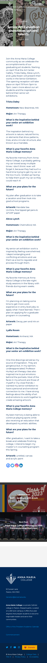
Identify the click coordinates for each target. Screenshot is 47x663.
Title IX (8, 657)
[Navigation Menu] (40, 4)
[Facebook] (8, 465)
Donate (31, 647)
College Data (31, 654)
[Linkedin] (21, 465)
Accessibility (34, 657)
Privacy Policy (20, 657)
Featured (23, 21)
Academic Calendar (31, 627)
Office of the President (15, 627)
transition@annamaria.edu (16, 597)
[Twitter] (12, 465)
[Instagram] (17, 465)
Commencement (12, 635)
